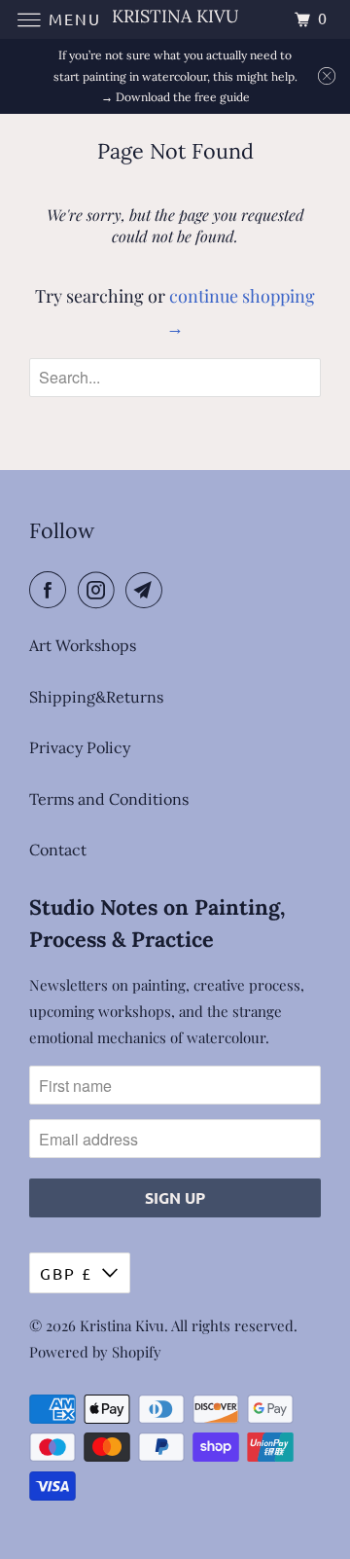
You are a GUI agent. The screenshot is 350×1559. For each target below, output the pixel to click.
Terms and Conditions (109, 799)
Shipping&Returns (96, 697)
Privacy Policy (79, 747)
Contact (58, 849)
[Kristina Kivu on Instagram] (100, 589)
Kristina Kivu (122, 1325)
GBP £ (66, 1273)
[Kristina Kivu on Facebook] (51, 589)
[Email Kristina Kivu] (147, 589)
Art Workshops (82, 645)
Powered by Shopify (95, 1351)
